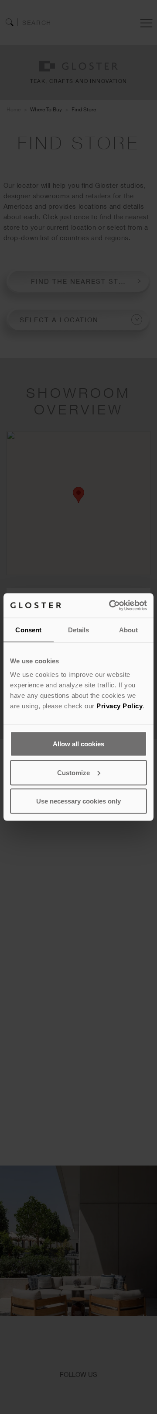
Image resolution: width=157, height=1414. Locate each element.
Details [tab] (78, 629)
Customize (73, 772)
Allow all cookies (78, 744)
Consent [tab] (28, 629)
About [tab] (128, 629)
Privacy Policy (119, 706)
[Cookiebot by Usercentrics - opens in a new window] (111, 605)
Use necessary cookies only (78, 801)
